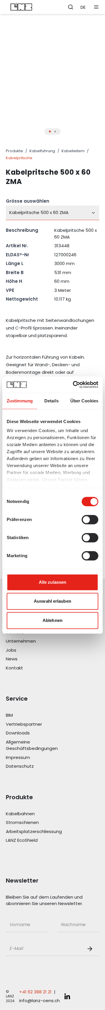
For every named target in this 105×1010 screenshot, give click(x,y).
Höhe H (14, 281)
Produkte (14, 151)
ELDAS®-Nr (17, 255)
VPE (10, 290)
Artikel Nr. (17, 246)
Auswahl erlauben (52, 601)
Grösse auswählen (27, 201)
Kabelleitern (73, 151)
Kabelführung (42, 151)
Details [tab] (51, 400)
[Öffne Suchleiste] (71, 7)
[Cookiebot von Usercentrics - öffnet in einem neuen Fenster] (74, 384)
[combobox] (52, 213)
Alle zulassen (52, 582)
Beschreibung (22, 230)
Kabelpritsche (19, 158)
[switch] (90, 519)
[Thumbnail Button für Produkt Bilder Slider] (50, 131)
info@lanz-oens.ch (39, 1000)
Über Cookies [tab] (84, 400)
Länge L (14, 263)
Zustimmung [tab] (20, 400)
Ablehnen (52, 620)
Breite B (15, 272)
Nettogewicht (22, 299)
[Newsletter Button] (91, 948)
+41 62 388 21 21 (35, 992)
